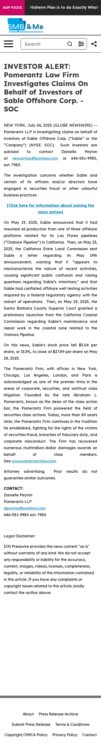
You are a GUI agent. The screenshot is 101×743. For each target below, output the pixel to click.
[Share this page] (94, 44)
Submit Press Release (31, 724)
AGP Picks (12, 7)
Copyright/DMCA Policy (25, 734)
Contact (89, 734)
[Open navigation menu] (8, 44)
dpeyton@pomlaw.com (25, 508)
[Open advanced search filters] (81, 43)
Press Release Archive (58, 714)
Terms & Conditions (72, 724)
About (28, 714)
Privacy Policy (65, 734)
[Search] (69, 43)
